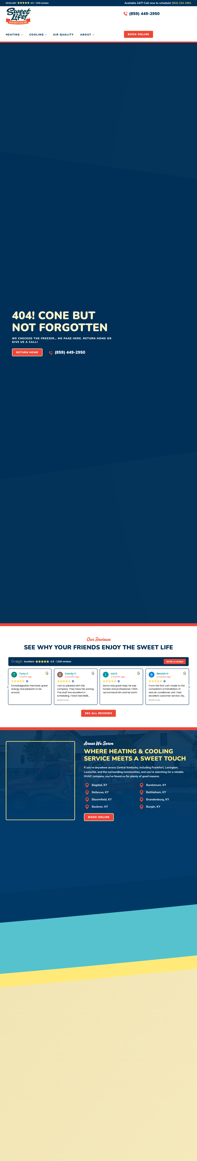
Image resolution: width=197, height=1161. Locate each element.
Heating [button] (13, 34)
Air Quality (63, 34)
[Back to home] (18, 14)
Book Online (138, 34)
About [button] (85, 34)
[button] (27, 3)
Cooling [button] (36, 34)
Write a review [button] (174, 661)
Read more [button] (56, 700)
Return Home (27, 352)
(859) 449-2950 (144, 13)
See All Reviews (98, 713)
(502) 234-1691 (181, 3)
